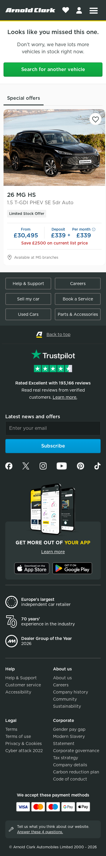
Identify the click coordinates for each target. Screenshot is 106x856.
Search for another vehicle (53, 69)
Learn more (53, 551)
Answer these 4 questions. (40, 832)
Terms (11, 729)
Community (65, 699)
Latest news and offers (32, 416)
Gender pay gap (69, 729)
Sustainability (67, 706)
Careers (78, 283)
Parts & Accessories (78, 314)
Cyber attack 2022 (24, 750)
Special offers (23, 98)
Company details (70, 764)
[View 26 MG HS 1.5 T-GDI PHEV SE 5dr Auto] (54, 147)
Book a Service (78, 299)
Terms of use (18, 736)
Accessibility (18, 692)
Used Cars (28, 314)
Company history (70, 692)
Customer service (23, 685)
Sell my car (28, 299)
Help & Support (28, 283)
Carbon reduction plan (76, 772)
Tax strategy (65, 757)
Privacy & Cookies (23, 743)
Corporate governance (76, 750)
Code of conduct (70, 779)
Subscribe (53, 446)
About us (62, 677)
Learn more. (65, 397)
